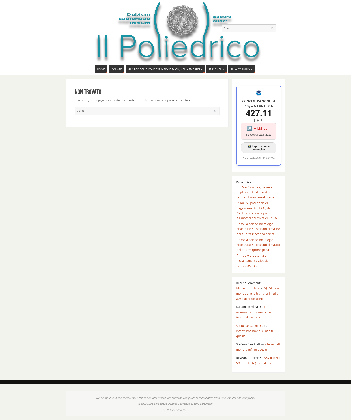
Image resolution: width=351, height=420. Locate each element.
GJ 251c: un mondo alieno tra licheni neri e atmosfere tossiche (257, 293)
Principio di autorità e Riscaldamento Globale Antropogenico (253, 260)
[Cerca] (272, 29)
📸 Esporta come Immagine (259, 148)
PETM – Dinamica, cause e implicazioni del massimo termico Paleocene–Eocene (255, 192)
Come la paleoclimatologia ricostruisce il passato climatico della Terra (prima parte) (258, 245)
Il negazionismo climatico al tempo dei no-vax (254, 312)
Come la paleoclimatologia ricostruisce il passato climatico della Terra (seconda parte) (258, 229)
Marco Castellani (247, 288)
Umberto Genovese (249, 326)
